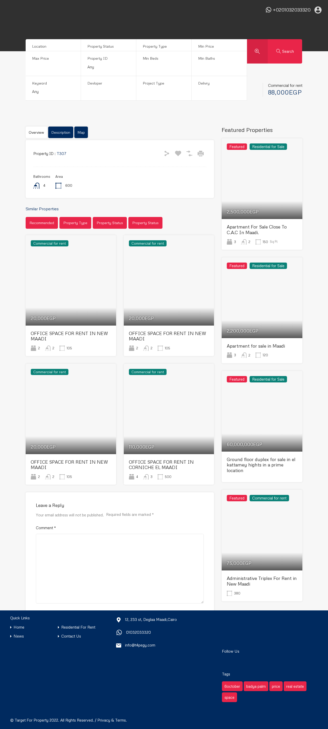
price (276, 686)
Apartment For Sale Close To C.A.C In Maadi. (257, 229)
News (19, 636)
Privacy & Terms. (112, 720)
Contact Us (71, 636)
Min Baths (206, 58)
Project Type (153, 83)
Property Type (155, 46)
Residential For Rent (78, 627)
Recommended (41, 223)
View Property (71, 307)
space (229, 697)
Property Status (100, 46)
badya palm (256, 686)
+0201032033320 (292, 10)
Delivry (204, 83)
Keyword (39, 83)
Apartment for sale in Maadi (256, 346)
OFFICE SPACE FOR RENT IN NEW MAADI (69, 336)
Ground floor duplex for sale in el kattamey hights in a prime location (261, 464)
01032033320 (138, 632)
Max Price (40, 58)
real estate (295, 686)
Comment (46, 527)
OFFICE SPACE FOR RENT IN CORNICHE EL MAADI (161, 464)
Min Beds (150, 58)
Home (19, 627)
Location (39, 46)
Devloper (94, 83)
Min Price (206, 46)
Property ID (97, 58)
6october (232, 686)
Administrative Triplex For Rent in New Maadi (262, 581)
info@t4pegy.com (140, 645)
